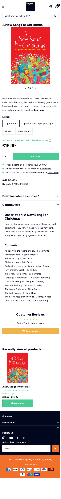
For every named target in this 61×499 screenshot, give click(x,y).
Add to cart (35, 156)
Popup (50, 140)
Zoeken (55, 15)
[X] (24, 446)
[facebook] (18, 445)
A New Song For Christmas (16, 394)
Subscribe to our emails (14, 450)
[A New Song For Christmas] (17, 375)
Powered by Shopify (41, 467)
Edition (6, 116)
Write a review (29, 338)
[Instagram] (3, 445)
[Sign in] (50, 6)
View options (17, 411)
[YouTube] (11, 446)
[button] (10, 154)
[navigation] (26, 88)
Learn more (45, 168)
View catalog (4, 6)
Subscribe (53, 456)
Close (29, 424)
